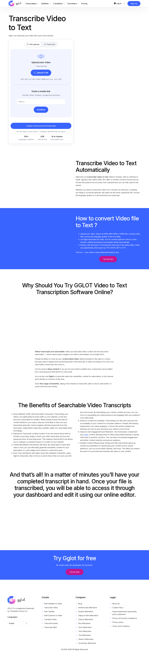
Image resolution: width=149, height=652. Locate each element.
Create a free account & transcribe (41, 126)
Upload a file (42, 72)
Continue (41, 109)
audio (86, 434)
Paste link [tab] (51, 44)
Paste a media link (41, 91)
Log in (118, 3)
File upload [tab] (34, 44)
